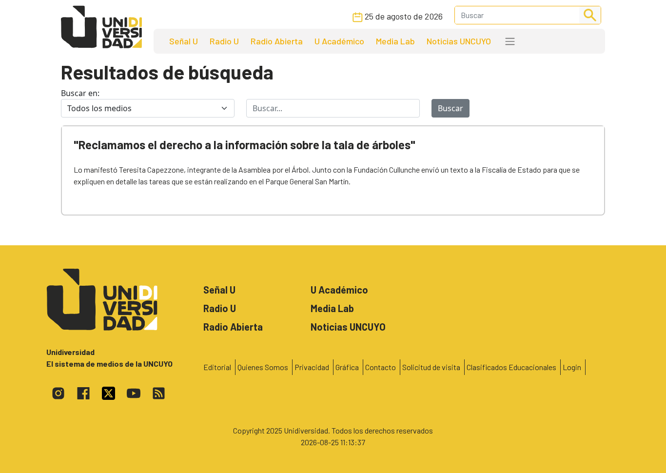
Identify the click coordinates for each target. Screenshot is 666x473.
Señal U (183, 41)
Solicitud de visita (431, 367)
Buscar (450, 108)
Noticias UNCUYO (459, 41)
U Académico (339, 41)
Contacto (380, 367)
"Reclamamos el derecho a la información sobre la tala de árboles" (244, 145)
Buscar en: (80, 93)
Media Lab (395, 41)
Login (572, 367)
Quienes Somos (262, 367)
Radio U (224, 41)
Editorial (217, 367)
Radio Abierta (277, 41)
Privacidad (311, 367)
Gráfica (347, 367)
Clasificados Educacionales (511, 367)
